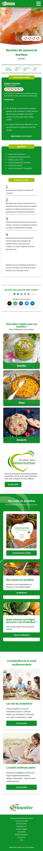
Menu (38, 4)
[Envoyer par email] (10, 303)
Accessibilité (21, 832)
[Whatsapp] (15, 303)
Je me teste (13, 484)
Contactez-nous (22, 826)
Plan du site (21, 837)
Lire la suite (21, 723)
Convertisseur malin (21, 553)
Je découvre (21, 592)
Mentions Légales (21, 829)
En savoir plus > (9, 99)
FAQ (21, 840)
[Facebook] (21, 303)
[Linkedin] (33, 303)
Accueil (5, 10)
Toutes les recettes (12, 10)
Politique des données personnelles (21, 818)
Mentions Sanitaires (21, 834)
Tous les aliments (21, 635)
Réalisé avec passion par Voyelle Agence (21, 847)
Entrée (20, 10)
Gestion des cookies (21, 821)
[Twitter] (27, 303)
